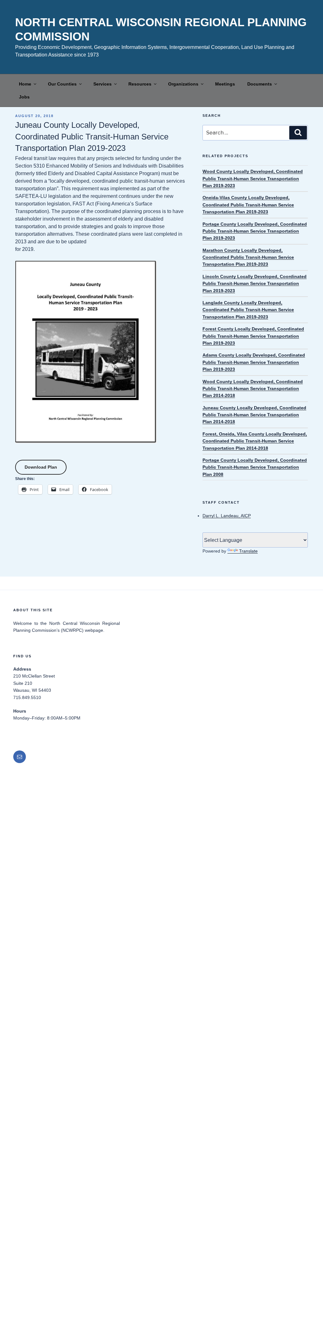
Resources (139, 83)
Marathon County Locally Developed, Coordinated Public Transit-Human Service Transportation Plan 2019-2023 (248, 257)
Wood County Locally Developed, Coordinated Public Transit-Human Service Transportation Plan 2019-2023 (253, 178)
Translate (248, 551)
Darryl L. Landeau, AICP (227, 515)
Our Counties (62, 83)
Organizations (183, 83)
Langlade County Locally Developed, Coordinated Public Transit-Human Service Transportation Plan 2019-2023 (248, 309)
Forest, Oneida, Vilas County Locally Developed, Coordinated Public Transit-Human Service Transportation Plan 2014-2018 (255, 441)
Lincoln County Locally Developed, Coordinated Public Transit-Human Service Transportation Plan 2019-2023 (255, 283)
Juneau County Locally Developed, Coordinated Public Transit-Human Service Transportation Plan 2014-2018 (254, 414)
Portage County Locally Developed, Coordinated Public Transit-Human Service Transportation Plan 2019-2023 (255, 231)
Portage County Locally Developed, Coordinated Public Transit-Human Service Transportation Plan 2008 (255, 467)
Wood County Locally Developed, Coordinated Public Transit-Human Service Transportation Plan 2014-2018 (253, 388)
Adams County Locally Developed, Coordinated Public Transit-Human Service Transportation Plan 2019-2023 (254, 362)
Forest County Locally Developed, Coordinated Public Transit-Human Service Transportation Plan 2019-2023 (253, 336)
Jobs (24, 96)
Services (102, 83)
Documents (259, 83)
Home (25, 83)
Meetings (225, 83)
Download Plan (41, 467)
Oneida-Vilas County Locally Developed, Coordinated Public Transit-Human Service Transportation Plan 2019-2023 (248, 204)
